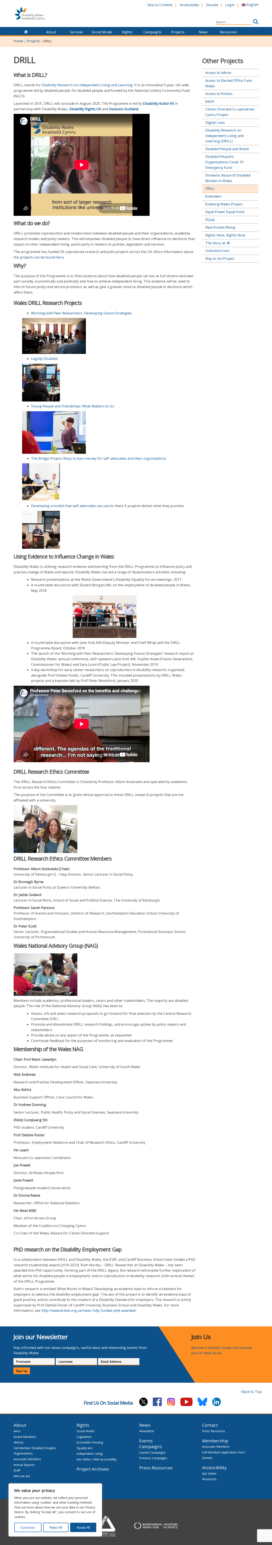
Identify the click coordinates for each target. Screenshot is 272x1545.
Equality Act (84, 1448)
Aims (17, 1431)
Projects (177, 32)
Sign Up (21, 1371)
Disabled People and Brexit (227, 149)
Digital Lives (215, 122)
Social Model (102, 32)
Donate (212, 5)
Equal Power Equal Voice (225, 211)
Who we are (22, 1476)
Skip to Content (160, 5)
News (203, 32)
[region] (55, 1510)
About (51, 32)
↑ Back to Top (250, 1391)
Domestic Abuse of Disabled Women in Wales (228, 178)
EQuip (210, 219)
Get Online (209, 1473)
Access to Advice (218, 72)
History (18, 1442)
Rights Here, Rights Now (225, 235)
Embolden (213, 196)
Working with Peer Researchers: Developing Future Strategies (81, 313)
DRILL (210, 188)
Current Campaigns (152, 1452)
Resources (228, 32)
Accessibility (189, 5)
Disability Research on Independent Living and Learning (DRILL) (224, 135)
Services (76, 32)
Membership (215, 1441)
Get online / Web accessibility (96, 1459)
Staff (17, 1470)
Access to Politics (219, 93)
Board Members (25, 1437)
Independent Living (89, 1454)
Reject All (56, 1527)
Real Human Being (220, 227)
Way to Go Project (219, 258)
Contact (210, 1425)
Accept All (83, 1527)
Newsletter (146, 1431)
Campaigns (152, 32)
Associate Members (27, 1459)
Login (230, 5)
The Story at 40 (217, 243)
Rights (127, 32)
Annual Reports (24, 1465)
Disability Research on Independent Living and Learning (87, 85)
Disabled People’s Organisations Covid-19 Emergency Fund (224, 162)
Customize (28, 1527)
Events (146, 1441)
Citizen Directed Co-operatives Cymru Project (230, 112)
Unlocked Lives (217, 250)
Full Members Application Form (223, 1452)
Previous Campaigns (153, 1458)
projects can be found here (42, 257)
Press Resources (156, 1468)
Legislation (83, 1437)
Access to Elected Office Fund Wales (228, 83)
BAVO (210, 101)
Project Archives (92, 1469)
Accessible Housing (89, 1442)
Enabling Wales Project (224, 204)
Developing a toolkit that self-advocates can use (70, 505)
